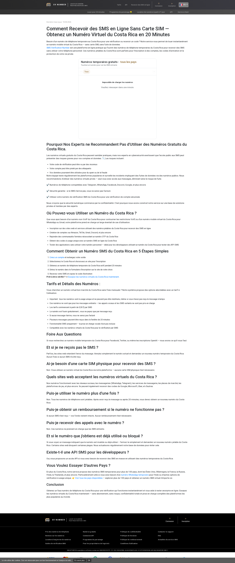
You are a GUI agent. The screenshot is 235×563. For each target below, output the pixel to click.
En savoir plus (79, 560)
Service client (183, 12)
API (126, 5)
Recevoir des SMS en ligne (140, 5)
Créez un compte (57, 257)
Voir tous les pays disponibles (89, 478)
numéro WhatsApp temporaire (135, 475)
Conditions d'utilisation (128, 543)
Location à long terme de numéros (58, 539)
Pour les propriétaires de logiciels (96, 543)
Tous (86, 72)
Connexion (158, 6)
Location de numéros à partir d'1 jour (151, 12)
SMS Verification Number (58, 47)
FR (184, 5)
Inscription (172, 6)
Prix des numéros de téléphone (57, 532)
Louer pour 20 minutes (96, 12)
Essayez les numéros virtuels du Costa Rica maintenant (93, 277)
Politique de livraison (128, 536)
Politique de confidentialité (130, 532)
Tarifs (119, 5)
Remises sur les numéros (54, 536)
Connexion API (88, 536)
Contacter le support (165, 532)
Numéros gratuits (89, 532)
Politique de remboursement (131, 539)
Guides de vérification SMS (55, 543)
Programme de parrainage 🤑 (121, 12)
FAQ (159, 536)
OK (89, 560)
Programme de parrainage (93, 539)
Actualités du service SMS (168, 539)
